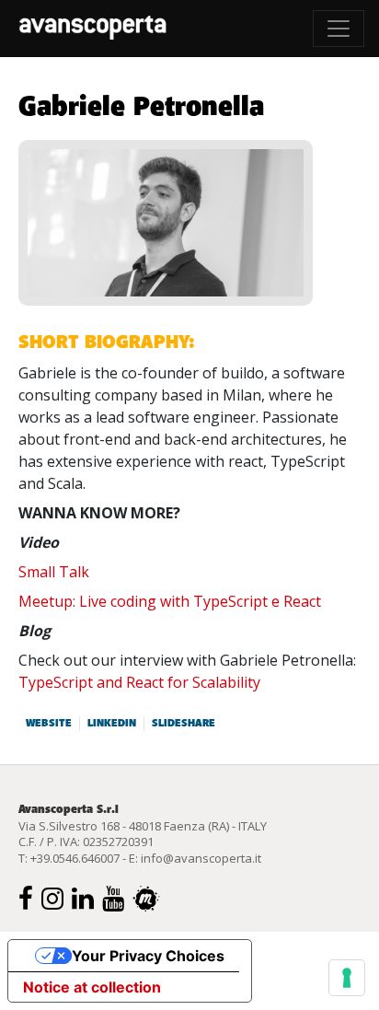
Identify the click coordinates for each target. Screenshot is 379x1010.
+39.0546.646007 (75, 858)
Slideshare (183, 723)
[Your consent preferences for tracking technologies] (346, 977)
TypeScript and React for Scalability (139, 682)
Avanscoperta (93, 28)
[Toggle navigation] (338, 28)
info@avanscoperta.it (201, 858)
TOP (347, 775)
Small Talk (53, 572)
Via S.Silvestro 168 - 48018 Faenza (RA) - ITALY (142, 826)
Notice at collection (92, 987)
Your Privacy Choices (148, 955)
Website (49, 723)
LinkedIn (111, 723)
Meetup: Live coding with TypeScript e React (169, 601)
